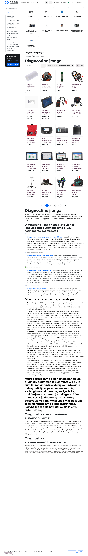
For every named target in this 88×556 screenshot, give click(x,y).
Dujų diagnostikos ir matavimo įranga (13, 45)
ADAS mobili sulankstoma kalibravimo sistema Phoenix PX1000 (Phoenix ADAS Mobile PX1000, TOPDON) (31, 192)
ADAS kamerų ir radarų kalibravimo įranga (12, 33)
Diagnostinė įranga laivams (37, 289)
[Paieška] (43, 66)
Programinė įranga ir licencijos (13, 24)
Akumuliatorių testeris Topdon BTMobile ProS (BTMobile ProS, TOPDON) (77, 192)
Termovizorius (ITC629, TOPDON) (61, 192)
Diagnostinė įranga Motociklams (39, 270)
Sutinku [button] (81, 551)
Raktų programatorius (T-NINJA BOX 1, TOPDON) (62, 140)
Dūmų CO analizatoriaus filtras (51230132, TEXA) (31, 86)
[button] (51, 2)
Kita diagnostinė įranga (12, 38)
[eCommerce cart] (46, 2)
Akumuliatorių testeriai (11, 28)
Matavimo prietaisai (13, 42)
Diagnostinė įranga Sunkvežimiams (40, 256)
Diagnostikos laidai (13, 20)
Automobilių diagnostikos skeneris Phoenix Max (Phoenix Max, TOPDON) (61, 166)
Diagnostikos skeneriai (11, 17)
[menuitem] (23, 2)
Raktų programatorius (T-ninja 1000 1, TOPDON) (47, 140)
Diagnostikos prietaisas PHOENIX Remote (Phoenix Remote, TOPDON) (46, 166)
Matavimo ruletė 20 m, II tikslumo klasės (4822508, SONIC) (46, 86)
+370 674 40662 (12, 61)
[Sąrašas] (82, 65)
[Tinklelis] (78, 65)
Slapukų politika (8, 553)
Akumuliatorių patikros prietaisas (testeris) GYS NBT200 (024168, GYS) (61, 112)
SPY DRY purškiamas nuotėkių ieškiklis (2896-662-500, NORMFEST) (62, 86)
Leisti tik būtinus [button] (72, 551)
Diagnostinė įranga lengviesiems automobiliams (45, 237)
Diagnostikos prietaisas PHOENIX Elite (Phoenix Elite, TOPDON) (76, 166)
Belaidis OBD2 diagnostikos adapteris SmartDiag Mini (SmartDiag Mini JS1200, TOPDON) (77, 140)
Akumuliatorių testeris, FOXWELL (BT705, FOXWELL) (76, 86)
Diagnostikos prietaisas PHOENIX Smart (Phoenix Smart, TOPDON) (31, 166)
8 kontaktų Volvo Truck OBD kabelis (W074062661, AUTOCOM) (31, 112)
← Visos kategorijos (11, 8)
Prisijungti (79, 2)
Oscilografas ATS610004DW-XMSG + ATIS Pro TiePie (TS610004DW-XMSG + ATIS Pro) (77, 112)
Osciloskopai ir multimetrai (11, 49)
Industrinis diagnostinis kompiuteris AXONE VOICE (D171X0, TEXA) (46, 112)
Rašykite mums (13, 64)
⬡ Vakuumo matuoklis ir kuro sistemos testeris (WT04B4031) (31, 140)
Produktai (28, 56)
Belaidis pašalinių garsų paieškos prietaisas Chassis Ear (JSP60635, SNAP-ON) (46, 192)
